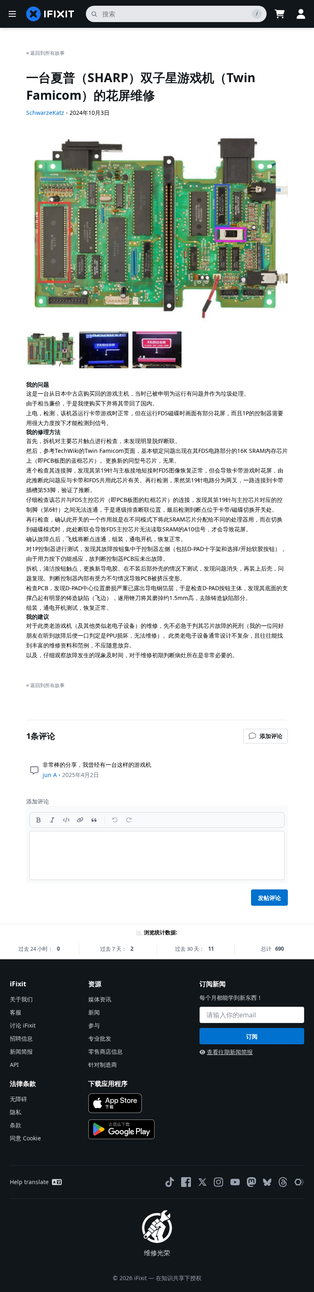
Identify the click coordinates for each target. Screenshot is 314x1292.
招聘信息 (21, 1038)
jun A (50, 775)
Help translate (29, 1182)
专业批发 (99, 1038)
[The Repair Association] (299, 1182)
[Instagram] (219, 1182)
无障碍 (18, 1099)
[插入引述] (94, 820)
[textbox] (157, 855)
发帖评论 (269, 898)
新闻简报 (21, 1051)
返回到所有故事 (45, 52)
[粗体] (38, 820)
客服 (15, 1012)
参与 (94, 1025)
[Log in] (301, 14)
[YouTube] (235, 1182)
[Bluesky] (267, 1182)
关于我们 (21, 999)
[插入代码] (66, 820)
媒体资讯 (99, 999)
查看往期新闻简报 (230, 1052)
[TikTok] (170, 1182)
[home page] (50, 14)
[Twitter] (202, 1182)
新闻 (94, 1012)
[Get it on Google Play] (121, 1129)
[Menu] (12, 14)
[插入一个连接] (80, 820)
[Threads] (283, 1182)
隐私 (15, 1112)
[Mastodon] (251, 1182)
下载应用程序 (108, 1083)
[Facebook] (186, 1182)
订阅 (252, 1036)
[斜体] (52, 820)
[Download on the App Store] (115, 1103)
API (14, 1064)
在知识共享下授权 (179, 1278)
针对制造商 (102, 1064)
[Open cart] (279, 14)
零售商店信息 (105, 1051)
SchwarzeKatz (45, 112)
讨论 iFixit (23, 1025)
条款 (15, 1125)
